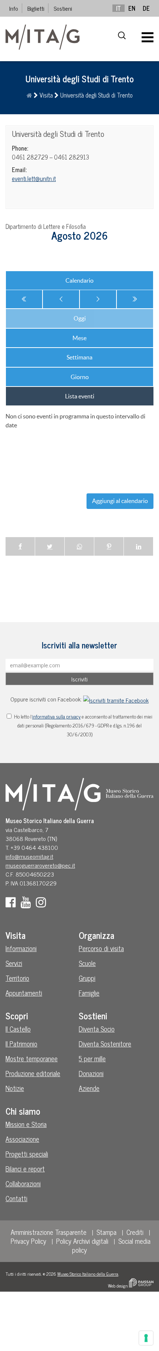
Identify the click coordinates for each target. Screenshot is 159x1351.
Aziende (89, 1088)
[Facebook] (12, 904)
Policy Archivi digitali (82, 1240)
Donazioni (91, 1073)
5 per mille (92, 1058)
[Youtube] (27, 904)
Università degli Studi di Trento (58, 133)
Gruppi (87, 978)
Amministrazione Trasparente (49, 1231)
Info (13, 8)
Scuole (87, 963)
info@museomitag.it (29, 856)
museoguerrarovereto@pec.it (40, 865)
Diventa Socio (97, 1028)
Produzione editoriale (33, 1073)
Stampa (106, 1231)
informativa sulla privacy (56, 716)
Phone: (20, 148)
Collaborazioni (23, 1183)
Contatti (16, 1198)
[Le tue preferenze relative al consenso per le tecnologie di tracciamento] (146, 1338)
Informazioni (21, 948)
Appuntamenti (24, 993)
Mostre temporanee (32, 1058)
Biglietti (35, 8)
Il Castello (18, 1028)
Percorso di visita (101, 948)
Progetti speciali (27, 1154)
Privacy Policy (28, 1240)
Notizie (15, 1088)
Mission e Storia (26, 1124)
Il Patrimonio (21, 1043)
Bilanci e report (25, 1168)
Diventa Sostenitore (105, 1043)
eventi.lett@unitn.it (34, 178)
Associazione (22, 1139)
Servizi (14, 963)
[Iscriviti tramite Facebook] (116, 699)
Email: (19, 169)
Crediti (134, 1231)
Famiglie (89, 993)
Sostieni (63, 8)
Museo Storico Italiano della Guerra (87, 1274)
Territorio (17, 978)
